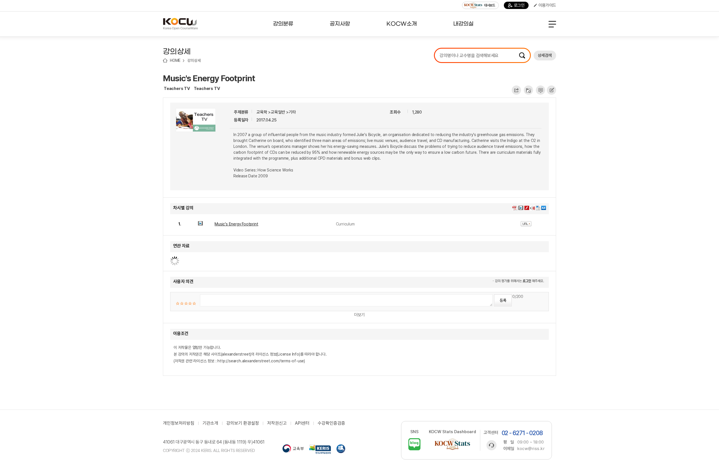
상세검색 (545, 55)
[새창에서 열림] (293, 449)
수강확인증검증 (331, 423)
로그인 (519, 5)
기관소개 (210, 423)
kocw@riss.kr (531, 448)
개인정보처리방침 (178, 423)
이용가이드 (547, 5)
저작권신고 (277, 423)
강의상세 (194, 60)
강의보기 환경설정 (242, 423)
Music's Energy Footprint (209, 78)
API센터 (302, 423)
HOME (175, 60)
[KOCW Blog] (414, 444)
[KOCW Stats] (452, 444)
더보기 (359, 314)
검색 (522, 55)
